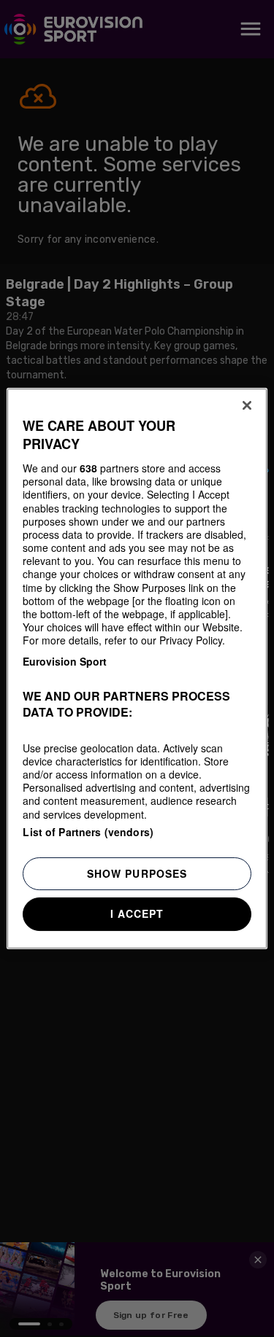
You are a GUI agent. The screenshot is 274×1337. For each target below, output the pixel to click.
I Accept (137, 913)
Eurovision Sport (65, 661)
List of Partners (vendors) (88, 832)
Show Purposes (137, 873)
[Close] (247, 405)
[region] (137, 668)
